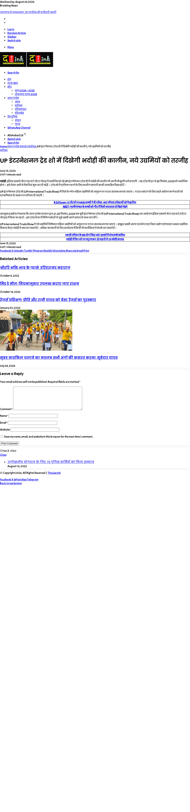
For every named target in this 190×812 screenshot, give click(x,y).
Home (3, 146)
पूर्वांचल (18, 105)
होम (9, 79)
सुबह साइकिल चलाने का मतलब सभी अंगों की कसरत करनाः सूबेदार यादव (59, 357)
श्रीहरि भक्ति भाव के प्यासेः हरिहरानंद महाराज (35, 267)
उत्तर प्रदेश (13, 98)
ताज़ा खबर (12, 83)
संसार (18, 120)
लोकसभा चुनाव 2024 (26, 94)
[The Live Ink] (26, 66)
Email (4, 423)
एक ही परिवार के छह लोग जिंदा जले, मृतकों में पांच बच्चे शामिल (95, 235)
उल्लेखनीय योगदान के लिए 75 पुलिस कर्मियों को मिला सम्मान (50, 462)
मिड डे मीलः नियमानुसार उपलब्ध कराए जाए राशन (39, 283)
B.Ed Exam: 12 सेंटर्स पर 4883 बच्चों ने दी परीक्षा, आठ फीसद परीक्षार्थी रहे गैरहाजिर (95, 202)
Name (4, 416)
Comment (6, 409)
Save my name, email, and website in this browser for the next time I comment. (48, 437)
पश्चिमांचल (20, 109)
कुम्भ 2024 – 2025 (25, 90)
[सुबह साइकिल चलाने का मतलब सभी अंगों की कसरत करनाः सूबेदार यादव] (36, 350)
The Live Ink (54, 473)
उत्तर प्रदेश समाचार (18, 146)
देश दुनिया (12, 116)
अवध (17, 102)
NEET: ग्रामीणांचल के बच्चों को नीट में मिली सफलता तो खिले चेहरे (95, 207)
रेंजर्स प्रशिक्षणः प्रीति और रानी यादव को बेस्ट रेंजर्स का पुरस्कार (48, 299)
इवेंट (9, 87)
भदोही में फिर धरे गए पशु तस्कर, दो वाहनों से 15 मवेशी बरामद (95, 239)
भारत (17, 124)
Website (5, 429)
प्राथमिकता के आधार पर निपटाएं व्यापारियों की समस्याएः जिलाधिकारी (35, 12)
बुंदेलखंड (19, 113)
